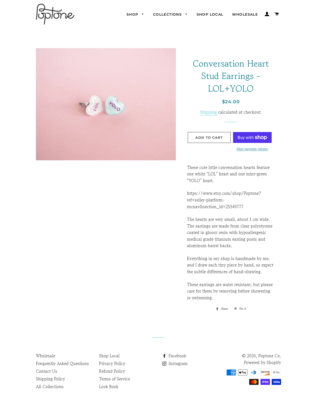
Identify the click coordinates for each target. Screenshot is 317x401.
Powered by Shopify (262, 362)
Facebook (176, 356)
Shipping (208, 112)
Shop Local (210, 14)
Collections (168, 14)
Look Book (108, 386)
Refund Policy (112, 371)
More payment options (252, 148)
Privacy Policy (112, 363)
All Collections (50, 386)
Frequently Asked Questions (62, 363)
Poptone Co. (269, 356)
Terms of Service (114, 379)
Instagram (177, 363)
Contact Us (46, 371)
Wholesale (245, 14)
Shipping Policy (50, 379)
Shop (133, 14)
